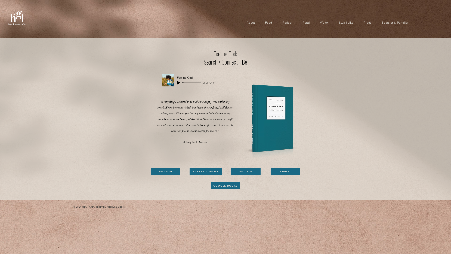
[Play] (178, 82)
